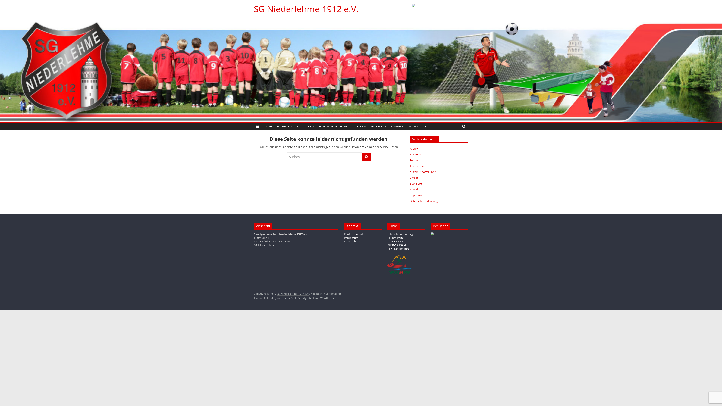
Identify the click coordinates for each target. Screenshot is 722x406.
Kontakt (397, 126)
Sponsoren (378, 126)
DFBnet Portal (395, 238)
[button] (440, 10)
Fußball (283, 126)
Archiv (414, 148)
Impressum (417, 195)
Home (268, 126)
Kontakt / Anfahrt (355, 234)
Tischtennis (305, 126)
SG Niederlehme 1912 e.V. (306, 9)
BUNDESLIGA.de (397, 245)
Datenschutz (417, 126)
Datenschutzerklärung (424, 201)
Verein (358, 126)
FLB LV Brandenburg (400, 234)
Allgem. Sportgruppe (333, 126)
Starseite (415, 154)
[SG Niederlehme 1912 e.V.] (258, 126)
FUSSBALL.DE (395, 241)
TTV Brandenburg (398, 249)
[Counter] (432, 234)
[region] (440, 10)
